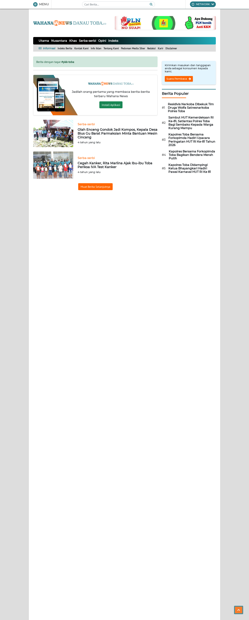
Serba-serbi (87, 40)
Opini (102, 40)
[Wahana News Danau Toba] (69, 23)
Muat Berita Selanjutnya (95, 186)
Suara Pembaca (177, 78)
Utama (44, 40)
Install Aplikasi (111, 105)
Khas (73, 40)
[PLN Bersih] (165, 22)
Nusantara (59, 40)
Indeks (113, 40)
